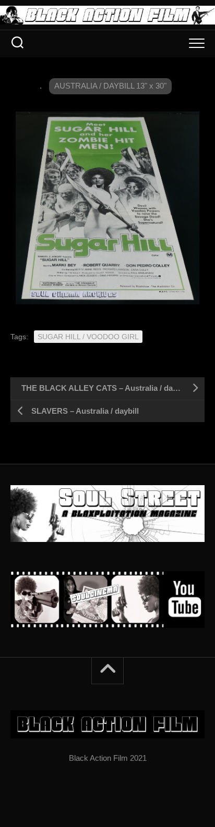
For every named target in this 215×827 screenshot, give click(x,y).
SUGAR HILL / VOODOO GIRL (88, 336)
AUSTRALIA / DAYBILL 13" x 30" (110, 85)
